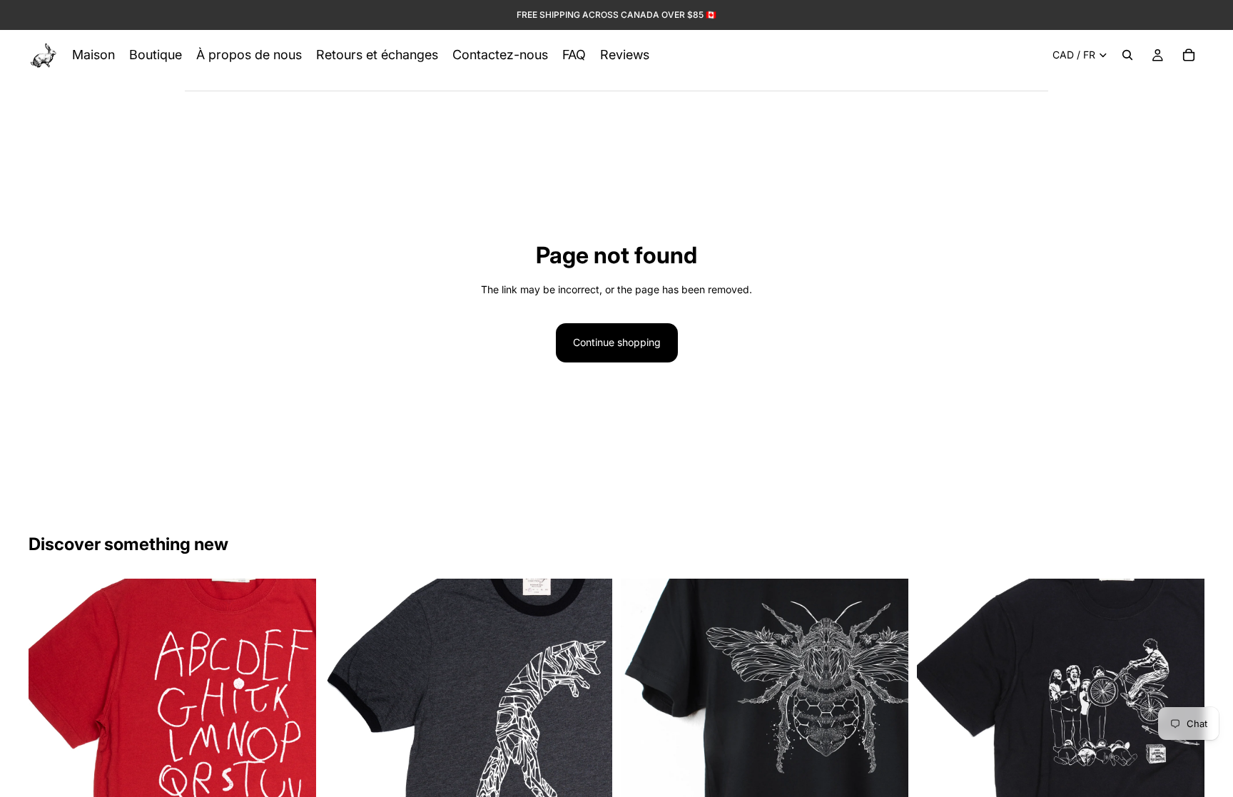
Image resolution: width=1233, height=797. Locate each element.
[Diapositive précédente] (50, 722)
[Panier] (1188, 55)
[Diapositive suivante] (294, 722)
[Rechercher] (1127, 55)
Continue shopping (617, 342)
